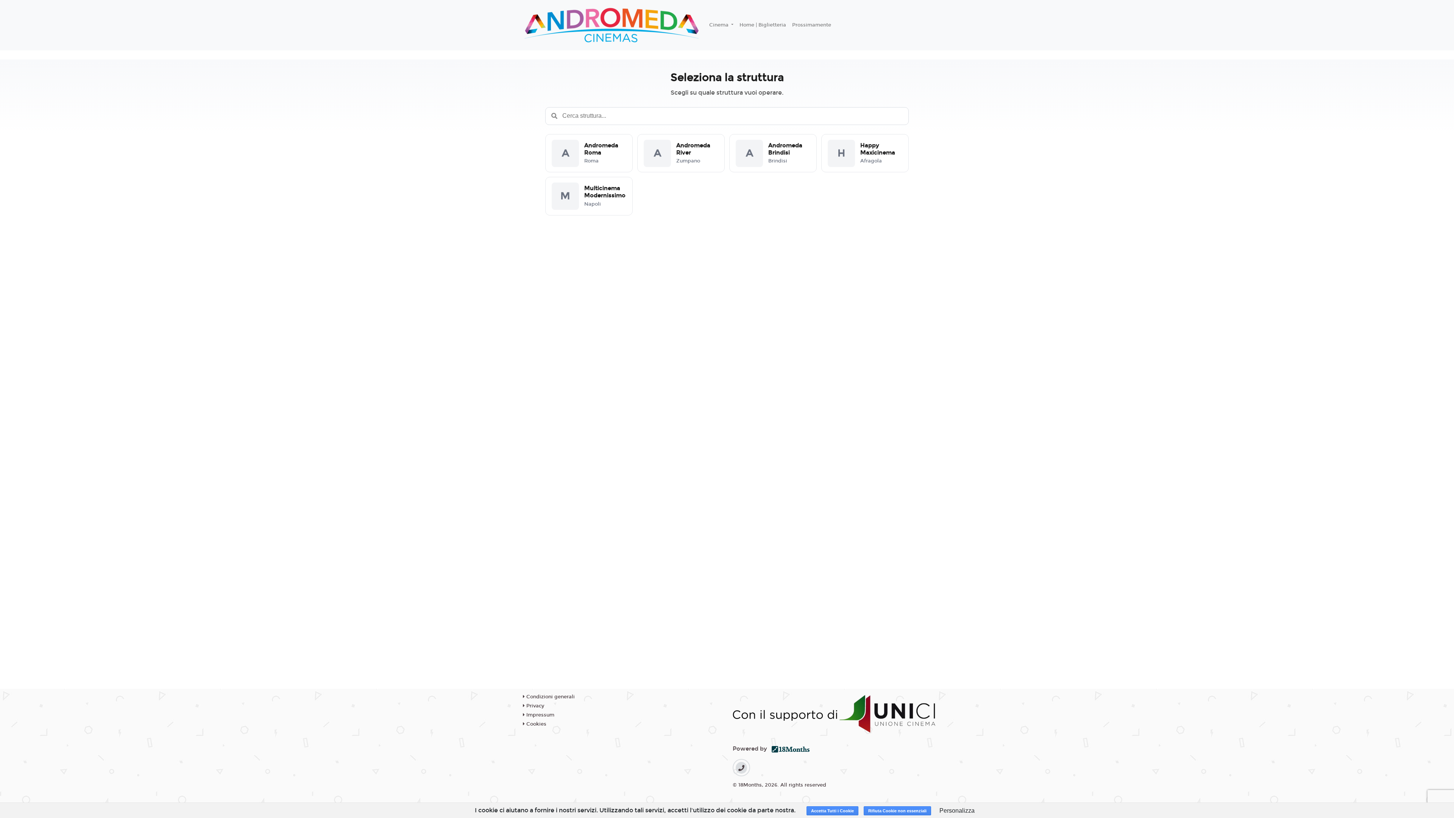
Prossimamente (811, 25)
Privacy (534, 706)
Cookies (535, 724)
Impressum (539, 715)
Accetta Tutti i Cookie (832, 811)
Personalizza (957, 810)
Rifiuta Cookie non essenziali (897, 811)
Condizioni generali (550, 697)
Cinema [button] (719, 25)
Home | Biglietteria (762, 25)
